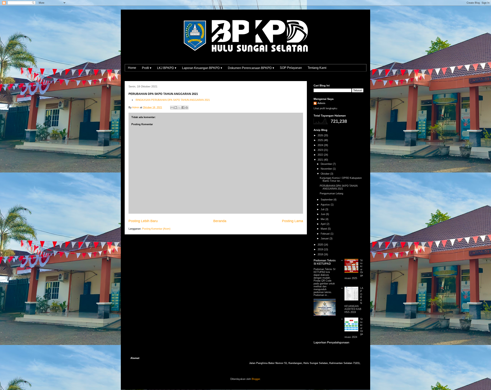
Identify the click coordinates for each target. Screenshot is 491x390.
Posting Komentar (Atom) (156, 228)
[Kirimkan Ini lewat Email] (172, 107)
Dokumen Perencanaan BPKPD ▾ (251, 68)
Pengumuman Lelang (331, 193)
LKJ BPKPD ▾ (166, 68)
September (327, 199)
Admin (321, 103)
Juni (323, 214)
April (323, 224)
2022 (321, 154)
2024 (321, 145)
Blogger (256, 379)
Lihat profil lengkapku (325, 108)
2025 (321, 140)
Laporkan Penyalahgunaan (331, 342)
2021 (321, 159)
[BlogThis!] (176, 107)
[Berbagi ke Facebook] (183, 107)
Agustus (326, 204)
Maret (324, 228)
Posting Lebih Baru (143, 221)
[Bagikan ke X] (179, 107)
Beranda (219, 221)
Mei (323, 219)
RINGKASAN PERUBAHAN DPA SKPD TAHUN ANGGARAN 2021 (173, 100)
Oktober (325, 173)
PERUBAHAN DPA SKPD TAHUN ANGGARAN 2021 (339, 187)
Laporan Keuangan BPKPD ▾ (202, 68)
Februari (325, 233)
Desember (327, 164)
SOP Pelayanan (291, 67)
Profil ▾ (146, 68)
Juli (323, 209)
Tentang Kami (317, 67)
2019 (321, 249)
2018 (321, 254)
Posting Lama (292, 221)
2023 (321, 150)
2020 (321, 244)
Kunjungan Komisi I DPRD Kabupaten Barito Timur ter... (341, 179)
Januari (325, 238)
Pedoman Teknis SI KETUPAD (325, 262)
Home (132, 67)
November (327, 168)
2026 (321, 135)
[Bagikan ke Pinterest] (187, 107)
